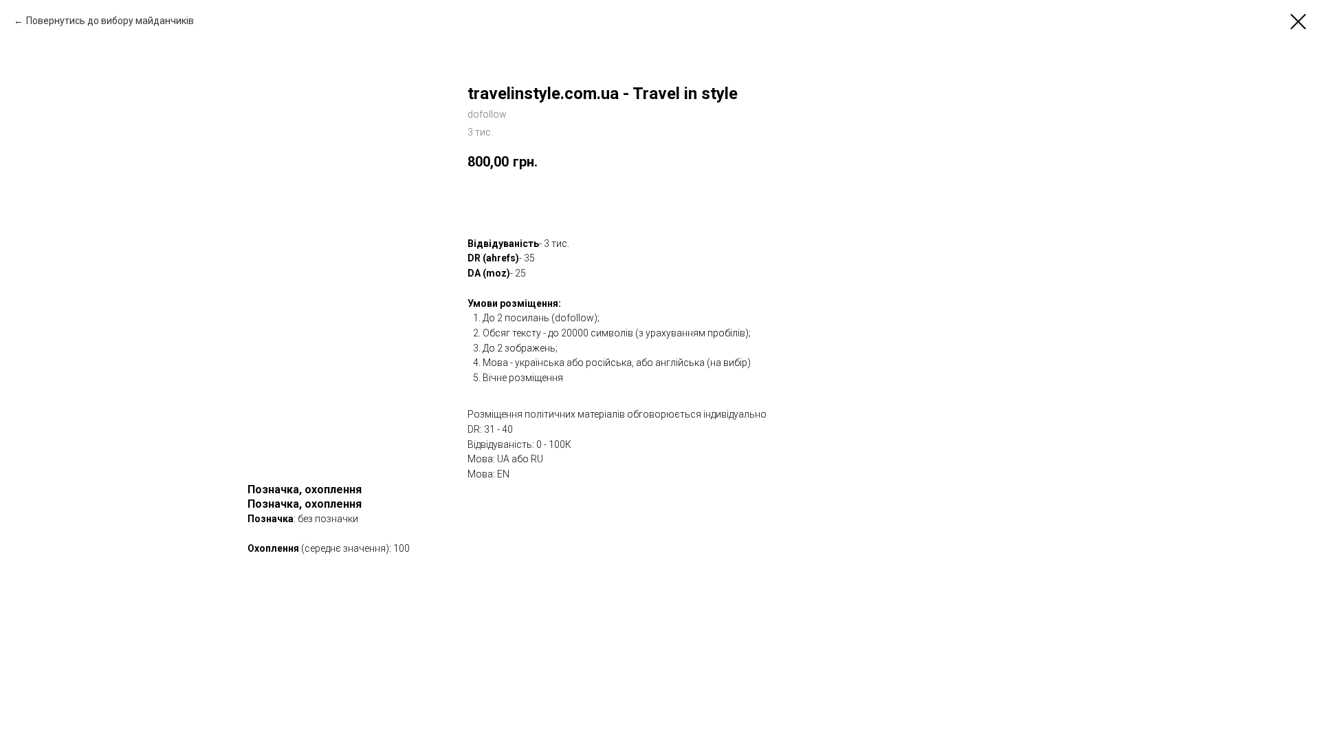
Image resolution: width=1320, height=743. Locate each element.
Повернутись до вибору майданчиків (110, 20)
